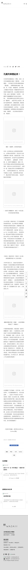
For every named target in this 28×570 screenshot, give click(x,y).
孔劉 (14, 455)
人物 (15, 451)
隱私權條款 (6, 549)
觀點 (7, 451)
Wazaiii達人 (11, 542)
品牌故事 (5, 542)
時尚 (11, 451)
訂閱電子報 (12, 549)
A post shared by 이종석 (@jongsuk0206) (14, 142)
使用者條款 (20, 547)
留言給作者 (14, 445)
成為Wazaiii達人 (13, 547)
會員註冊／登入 (7, 545)
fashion (20, 451)
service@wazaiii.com (15, 558)
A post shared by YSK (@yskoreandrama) (14, 385)
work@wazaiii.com (15, 557)
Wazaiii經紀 (6, 547)
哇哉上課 (17, 542)
